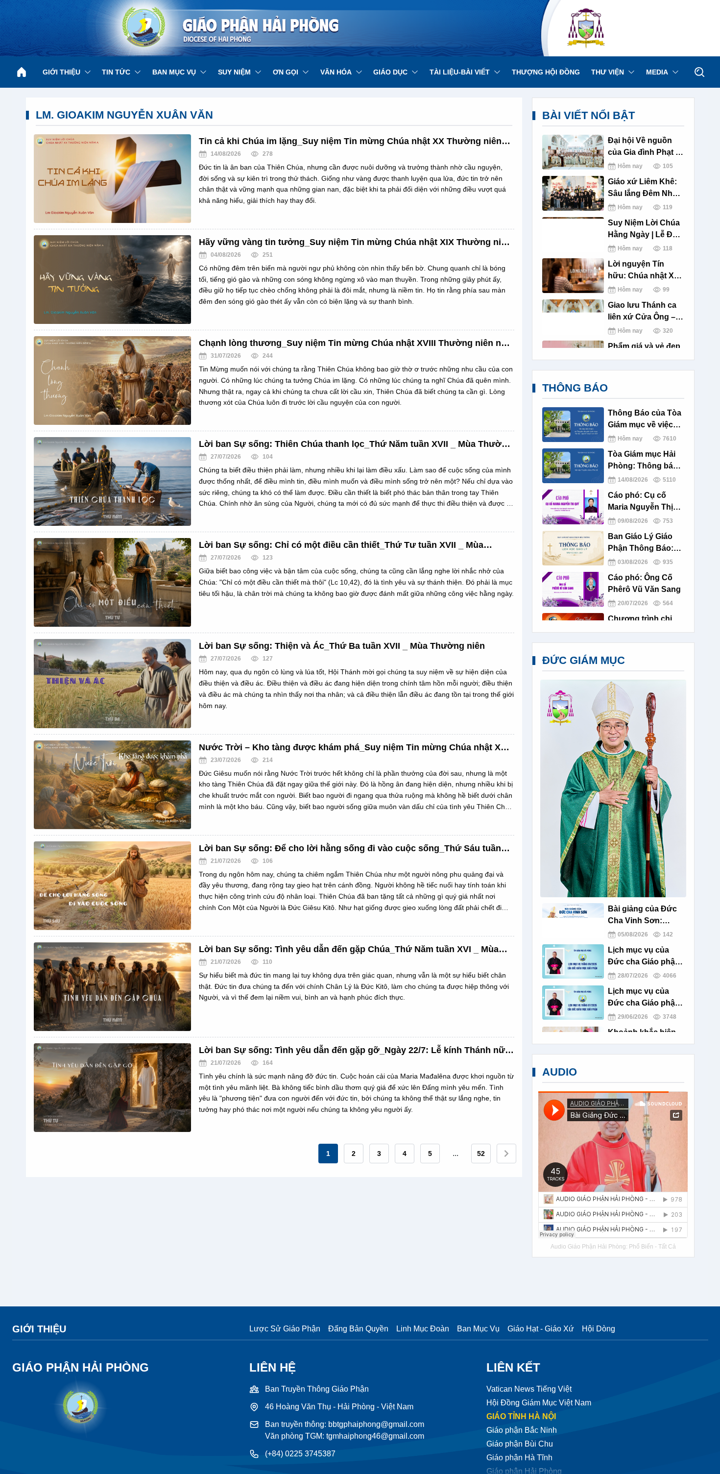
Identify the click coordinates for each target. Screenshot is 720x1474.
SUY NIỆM (234, 72)
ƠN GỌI (285, 72)
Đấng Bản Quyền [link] (358, 1329)
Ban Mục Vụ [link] (478, 1329)
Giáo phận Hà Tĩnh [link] (519, 1457)
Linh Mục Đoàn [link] (422, 1329)
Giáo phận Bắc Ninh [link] (521, 1430)
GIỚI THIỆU (61, 72)
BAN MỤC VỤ (174, 72)
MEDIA (657, 72)
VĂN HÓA (336, 72)
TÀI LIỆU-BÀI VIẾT (460, 72)
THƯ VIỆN (607, 72)
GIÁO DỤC (390, 72)
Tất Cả (667, 1246)
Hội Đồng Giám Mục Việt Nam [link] (538, 1403)
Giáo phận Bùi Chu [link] (519, 1444)
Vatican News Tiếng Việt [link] (529, 1389)
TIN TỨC (116, 72)
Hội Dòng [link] (598, 1329)
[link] (328, 1153)
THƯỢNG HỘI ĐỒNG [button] (546, 72)
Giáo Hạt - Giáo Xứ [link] (540, 1329)
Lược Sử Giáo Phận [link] (284, 1329)
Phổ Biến (641, 1246)
